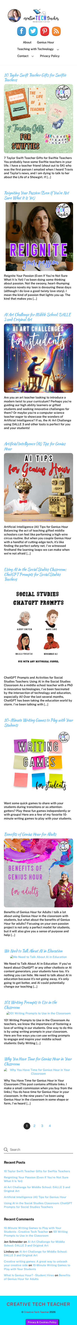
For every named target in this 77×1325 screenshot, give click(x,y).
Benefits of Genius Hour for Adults (30, 834)
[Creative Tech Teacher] (38, 21)
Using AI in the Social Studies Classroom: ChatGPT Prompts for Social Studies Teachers (35, 574)
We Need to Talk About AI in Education (33, 951)
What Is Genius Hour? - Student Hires (29, 1275)
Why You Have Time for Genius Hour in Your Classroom (37, 1061)
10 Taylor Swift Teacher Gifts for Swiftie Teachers (35, 77)
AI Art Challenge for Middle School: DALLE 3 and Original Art (37, 317)
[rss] (56, 31)
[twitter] (33, 31)
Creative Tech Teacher (36, 1312)
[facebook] (21, 31)
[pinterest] (45, 31)
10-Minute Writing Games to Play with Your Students (38, 722)
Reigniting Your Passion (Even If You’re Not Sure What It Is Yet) (36, 195)
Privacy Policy (50, 56)
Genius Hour (45, 42)
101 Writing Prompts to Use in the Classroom (30, 1004)
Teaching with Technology (35, 49)
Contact (22, 56)
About (27, 42)
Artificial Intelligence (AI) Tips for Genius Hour (34, 446)
